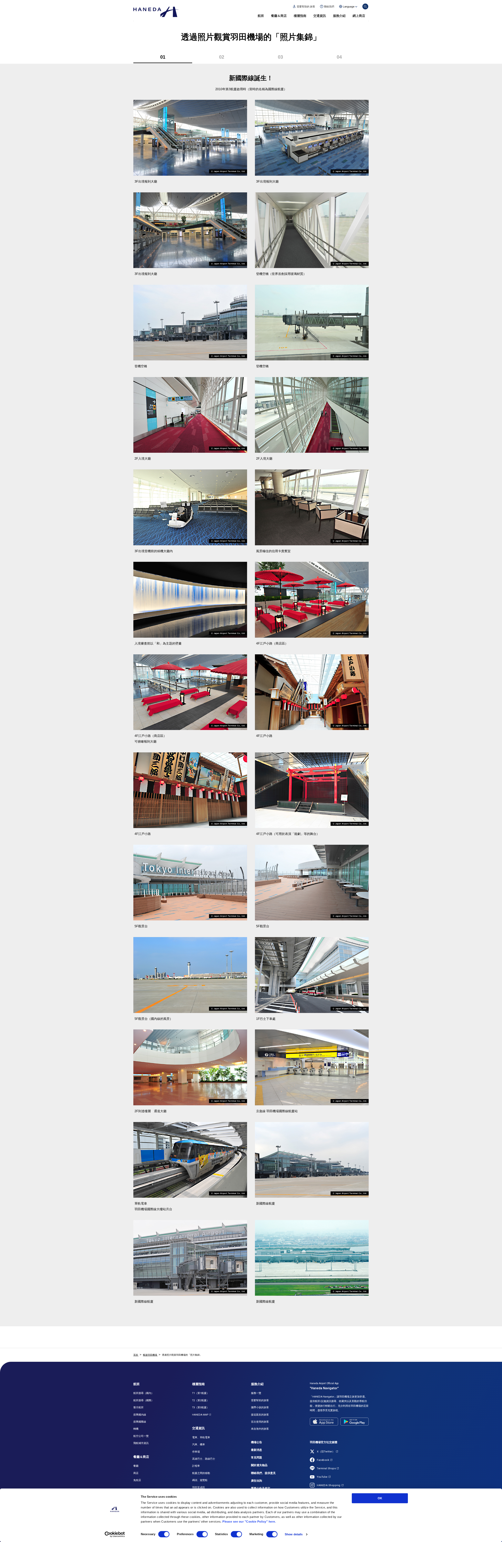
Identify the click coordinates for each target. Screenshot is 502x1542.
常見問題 (256, 1457)
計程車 (196, 1465)
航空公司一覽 (141, 1436)
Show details (294, 1534)
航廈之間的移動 (201, 1473)
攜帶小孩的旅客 (260, 1407)
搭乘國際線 (139, 1421)
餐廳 (135, 1465)
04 (339, 57)
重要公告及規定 (260, 1488)
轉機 (135, 1428)
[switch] (202, 1534)
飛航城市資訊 (141, 1443)
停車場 (196, 1451)
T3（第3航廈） (200, 1407)
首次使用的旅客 (260, 1421)
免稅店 (137, 1480)
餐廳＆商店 (279, 16)
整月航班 (138, 1407)
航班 (261, 16)
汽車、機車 (198, 1444)
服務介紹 (339, 16)
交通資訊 (319, 16)
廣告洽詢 (256, 1480)
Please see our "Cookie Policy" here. (249, 1521)
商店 (135, 1473)
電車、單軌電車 (201, 1437)
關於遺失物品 (259, 1465)
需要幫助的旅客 (260, 1400)
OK (380, 1498)
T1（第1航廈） (200, 1393)
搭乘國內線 (139, 1414)
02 (221, 57)
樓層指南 (300, 16)
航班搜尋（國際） (143, 1400)
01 (162, 57)
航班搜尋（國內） (143, 1393)
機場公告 (256, 1442)
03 (280, 57)
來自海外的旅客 (260, 1428)
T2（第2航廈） (200, 1400)
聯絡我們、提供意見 (263, 1473)
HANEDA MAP (200, 1414)
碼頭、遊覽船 (199, 1480)
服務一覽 (256, 1393)
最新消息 (256, 1449)
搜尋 (365, 6)
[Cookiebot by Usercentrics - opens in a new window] (115, 1534)
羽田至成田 (198, 1487)
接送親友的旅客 (260, 1414)
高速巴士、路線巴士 (203, 1458)
